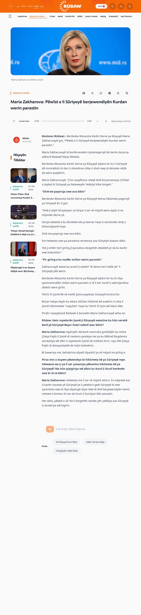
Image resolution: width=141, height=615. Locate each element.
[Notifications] (129, 6)
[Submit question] (50, 429)
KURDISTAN (22, 16)
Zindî (100, 6)
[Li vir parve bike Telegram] (109, 93)
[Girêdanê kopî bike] (126, 93)
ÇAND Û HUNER (91, 16)
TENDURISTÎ (113, 16)
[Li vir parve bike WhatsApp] (101, 93)
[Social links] (10, 6)
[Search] (112, 6)
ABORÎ (60, 16)
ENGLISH (30, 6)
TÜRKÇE (23, 6)
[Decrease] (97, 121)
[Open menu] (10, 16)
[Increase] (106, 121)
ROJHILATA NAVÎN (37, 16)
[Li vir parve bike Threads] (118, 93)
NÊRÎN (79, 16)
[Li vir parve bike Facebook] (83, 93)
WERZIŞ (103, 16)
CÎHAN (52, 16)
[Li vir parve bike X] (92, 93)
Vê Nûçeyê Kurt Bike (66, 441)
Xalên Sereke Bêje (95, 441)
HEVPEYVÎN (70, 16)
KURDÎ (36, 6)
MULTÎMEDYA (126, 16)
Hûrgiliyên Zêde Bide (67, 450)
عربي (18, 6)
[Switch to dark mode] (121, 6)
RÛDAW (25, 138)
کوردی (42, 6)
